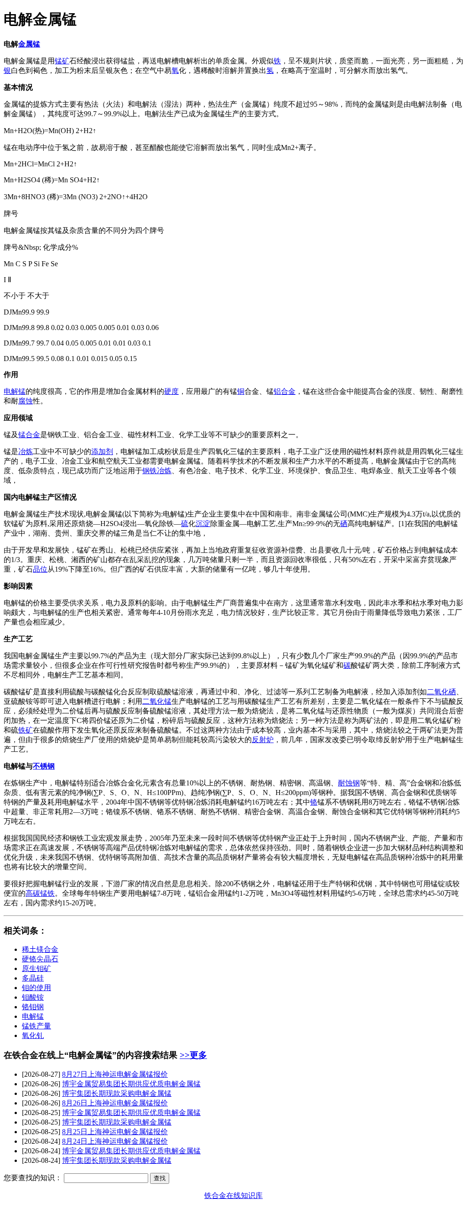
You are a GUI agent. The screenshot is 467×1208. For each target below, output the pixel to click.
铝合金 (285, 391)
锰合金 (29, 435)
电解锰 (15, 391)
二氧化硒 (441, 692)
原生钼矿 (36, 968)
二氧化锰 (156, 701)
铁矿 (25, 730)
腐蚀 (25, 401)
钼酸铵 (33, 997)
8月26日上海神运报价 (115, 1103)
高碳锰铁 (40, 893)
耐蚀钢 (349, 783)
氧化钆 (33, 1035)
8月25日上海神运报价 (115, 1132)
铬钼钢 (33, 1007)
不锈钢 (44, 766)
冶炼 (25, 451)
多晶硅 (33, 978)
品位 (40, 569)
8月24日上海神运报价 (115, 1141)
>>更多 (193, 1055)
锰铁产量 (36, 1026)
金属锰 (29, 44)
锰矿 (62, 61)
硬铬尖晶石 (40, 959)
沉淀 (203, 523)
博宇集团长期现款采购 (116, 1093)
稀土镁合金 (40, 949)
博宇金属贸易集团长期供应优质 (131, 1084)
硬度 (171, 391)
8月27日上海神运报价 (115, 1074)
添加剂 (102, 451)
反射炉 (263, 739)
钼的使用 (36, 987)
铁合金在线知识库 (233, 1195)
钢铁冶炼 (156, 471)
